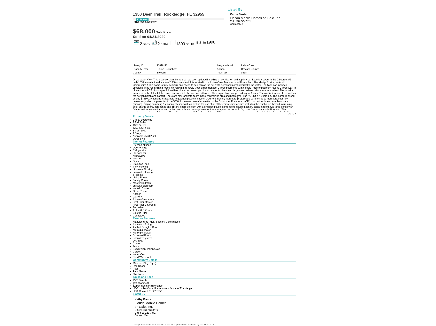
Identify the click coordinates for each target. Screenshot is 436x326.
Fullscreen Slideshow (145, 21)
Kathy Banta (238, 14)
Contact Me (236, 24)
